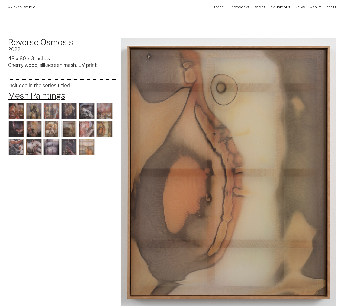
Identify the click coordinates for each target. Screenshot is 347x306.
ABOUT (315, 7)
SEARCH (219, 7)
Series (260, 7)
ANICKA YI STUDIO (22, 7)
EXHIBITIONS (280, 7)
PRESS (331, 7)
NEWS (300, 7)
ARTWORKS (240, 7)
